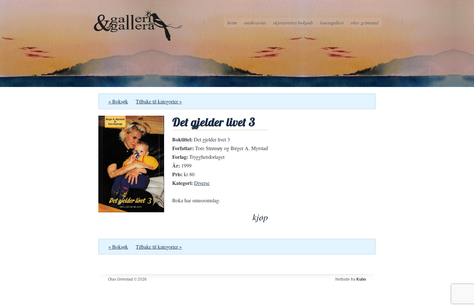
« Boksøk (118, 101)
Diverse (202, 182)
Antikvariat (255, 22)
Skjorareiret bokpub (293, 22)
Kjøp (260, 217)
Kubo (361, 279)
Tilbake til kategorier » (159, 101)
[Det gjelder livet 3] (131, 210)
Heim (232, 22)
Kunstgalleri (332, 22)
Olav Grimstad (365, 22)
